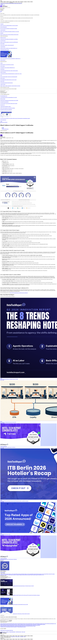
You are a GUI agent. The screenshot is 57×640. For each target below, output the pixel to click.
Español (8, 1)
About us (1, 4)
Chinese (29, 1)
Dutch (18, 1)
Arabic (16, 1)
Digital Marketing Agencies (41, 624)
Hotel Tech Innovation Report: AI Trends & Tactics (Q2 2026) (25, 585)
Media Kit (13, 3)
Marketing (14, 595)
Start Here (2, 3)
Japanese (25, 1)
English (5, 1)
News (3, 128)
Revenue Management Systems (30, 623)
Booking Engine (42, 623)
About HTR (20, 3)
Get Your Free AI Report (3, 122)
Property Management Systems (4, 623)
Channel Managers (37, 623)
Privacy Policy (17, 636)
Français (11, 1)
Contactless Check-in (23, 624)
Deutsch (2, 1)
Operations (14, 585)
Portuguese (21, 1)
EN (1, 0)
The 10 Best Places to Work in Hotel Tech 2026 (23, 613)
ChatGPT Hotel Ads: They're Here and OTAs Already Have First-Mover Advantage (28, 595)
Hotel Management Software (22, 623)
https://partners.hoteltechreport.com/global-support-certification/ (19, 292)
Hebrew (31, 1)
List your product (6, 630)
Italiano (14, 1)
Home (3, 127)
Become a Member (6, 3)
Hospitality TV (35, 624)
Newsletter (21, 636)
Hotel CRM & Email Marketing (49, 623)
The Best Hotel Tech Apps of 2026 (23, 604)
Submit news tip (17, 3)
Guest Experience (15, 604)
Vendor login (2, 630)
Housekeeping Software (29, 624)
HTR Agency (10, 3)
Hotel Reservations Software (13, 623)
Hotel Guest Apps (8, 624)
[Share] (1, 138)
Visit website (3, 572)
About (25, 636)
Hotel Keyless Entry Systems (15, 624)
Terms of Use (13, 636)
